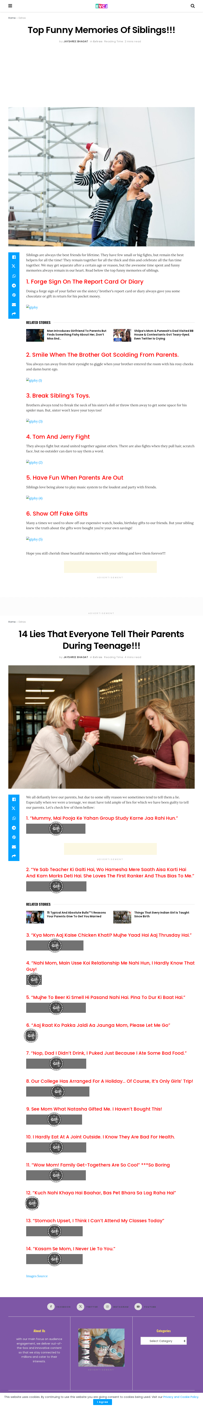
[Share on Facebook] (13, 257)
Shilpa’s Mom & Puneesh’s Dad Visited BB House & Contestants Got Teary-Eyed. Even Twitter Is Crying (163, 334)
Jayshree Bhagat (75, 41)
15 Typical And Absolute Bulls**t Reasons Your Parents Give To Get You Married (76, 915)
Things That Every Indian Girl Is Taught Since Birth (161, 915)
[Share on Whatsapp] (13, 276)
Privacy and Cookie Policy (180, 1397)
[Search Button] (193, 6)
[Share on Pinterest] (13, 295)
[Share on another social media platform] (13, 314)
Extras (22, 18)
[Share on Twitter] (13, 266)
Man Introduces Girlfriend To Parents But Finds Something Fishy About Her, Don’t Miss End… (76, 334)
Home (11, 18)
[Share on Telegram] (13, 285)
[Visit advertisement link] (101, 1348)
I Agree (102, 1402)
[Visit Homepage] (101, 6)
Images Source (37, 1276)
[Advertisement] (101, 73)
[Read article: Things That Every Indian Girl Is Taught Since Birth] (122, 917)
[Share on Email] (13, 304)
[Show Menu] (10, 6)
